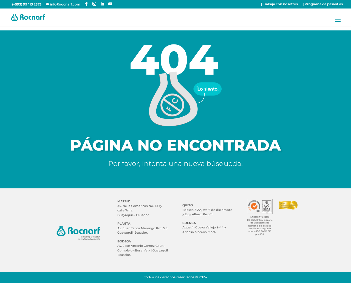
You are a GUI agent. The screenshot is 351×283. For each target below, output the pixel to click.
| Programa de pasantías (323, 4)
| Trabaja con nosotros (279, 4)
